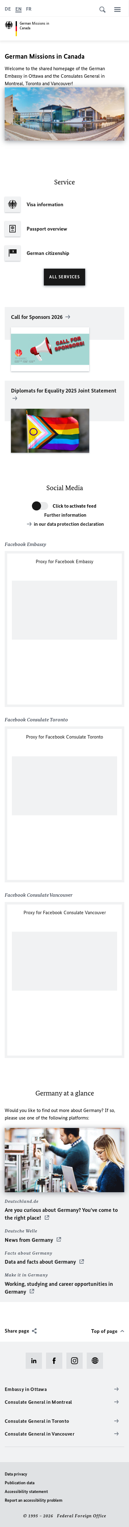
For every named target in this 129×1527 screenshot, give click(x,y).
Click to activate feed (74, 506)
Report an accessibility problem (33, 1500)
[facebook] (56, 1361)
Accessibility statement (26, 1491)
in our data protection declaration (69, 524)
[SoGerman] (97, 1361)
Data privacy (16, 1474)
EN (18, 9)
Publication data (19, 1483)
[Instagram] (76, 1361)
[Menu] (117, 9)
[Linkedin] (36, 1361)
